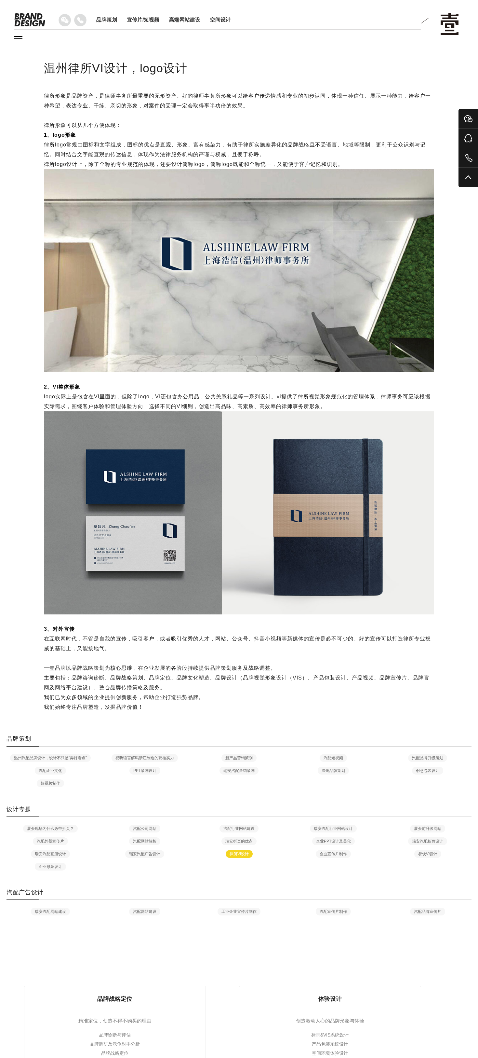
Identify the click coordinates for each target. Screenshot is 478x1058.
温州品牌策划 (333, 770)
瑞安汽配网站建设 (50, 911)
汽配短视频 (333, 758)
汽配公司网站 (144, 828)
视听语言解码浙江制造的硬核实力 (144, 758)
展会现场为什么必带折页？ (50, 828)
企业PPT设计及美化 (333, 841)
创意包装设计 (427, 770)
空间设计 (220, 19)
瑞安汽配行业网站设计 (333, 828)
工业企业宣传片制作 (239, 911)
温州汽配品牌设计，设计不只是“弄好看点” (50, 758)
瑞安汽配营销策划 (239, 770)
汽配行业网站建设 (239, 828)
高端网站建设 (184, 19)
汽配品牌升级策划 (427, 758)
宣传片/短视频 (143, 19)
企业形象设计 (50, 866)
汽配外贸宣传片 (50, 841)
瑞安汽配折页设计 (427, 841)
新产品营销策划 (239, 758)
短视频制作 (50, 783)
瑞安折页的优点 (239, 841)
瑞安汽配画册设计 (50, 854)
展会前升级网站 (427, 828)
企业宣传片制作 (333, 854)
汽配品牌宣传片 (427, 911)
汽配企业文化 (50, 770)
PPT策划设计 (144, 770)
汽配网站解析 (144, 841)
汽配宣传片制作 (333, 911)
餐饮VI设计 (427, 854)
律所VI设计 (239, 854)
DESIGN (29, 19)
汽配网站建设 (144, 911)
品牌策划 (106, 19)
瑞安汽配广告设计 (144, 854)
